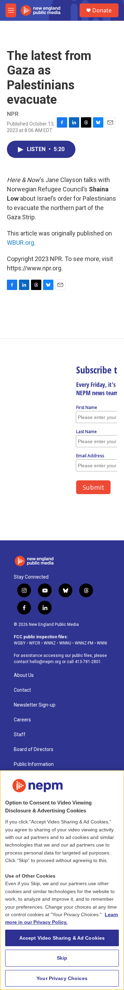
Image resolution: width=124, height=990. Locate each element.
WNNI (102, 643)
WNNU (65, 643)
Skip (62, 958)
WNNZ (50, 643)
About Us (24, 675)
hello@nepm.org (45, 661)
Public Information (34, 764)
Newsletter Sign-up (34, 705)
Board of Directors (33, 749)
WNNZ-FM (84, 643)
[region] (62, 880)
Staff (19, 734)
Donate (102, 10)
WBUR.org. (21, 242)
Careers (22, 719)
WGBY (19, 643)
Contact (22, 690)
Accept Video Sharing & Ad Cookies (62, 938)
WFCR (34, 643)
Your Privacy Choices (62, 978)
